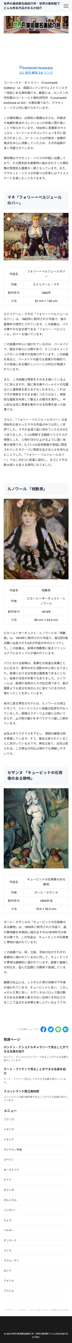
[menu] (66, 6)
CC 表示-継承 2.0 (30, 73)
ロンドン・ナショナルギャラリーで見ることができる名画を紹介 (36, 1049)
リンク (48, 73)
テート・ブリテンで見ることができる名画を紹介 (35, 1071)
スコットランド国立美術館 (21, 1091)
